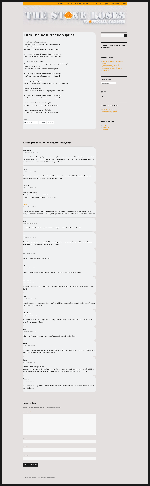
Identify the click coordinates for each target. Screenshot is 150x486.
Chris (25, 205)
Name (25, 438)
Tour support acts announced (110, 65)
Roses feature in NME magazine (111, 67)
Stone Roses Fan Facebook (109, 111)
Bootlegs (78, 4)
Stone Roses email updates (109, 109)
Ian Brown (105, 125)
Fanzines (94, 4)
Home (60, 4)
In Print (85, 4)
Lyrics (107, 4)
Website (26, 455)
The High (105, 129)
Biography (68, 4)
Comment (27, 412)
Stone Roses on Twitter (108, 113)
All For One (105, 70)
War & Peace (115, 4)
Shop (124, 4)
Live (100, 4)
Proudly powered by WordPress (46, 478)
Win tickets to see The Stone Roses (112, 69)
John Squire (105, 127)
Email (25, 447)
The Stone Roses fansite (29, 478)
